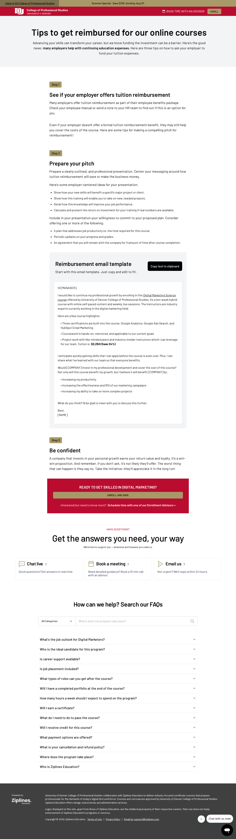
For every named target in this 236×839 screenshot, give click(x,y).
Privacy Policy (113, 819)
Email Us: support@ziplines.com (141, 819)
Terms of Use (94, 819)
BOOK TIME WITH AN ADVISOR (185, 11)
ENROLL (214, 11)
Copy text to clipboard (165, 266)
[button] (118, 639)
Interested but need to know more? (118, 505)
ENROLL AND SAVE (118, 495)
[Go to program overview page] (41, 11)
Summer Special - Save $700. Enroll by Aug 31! (118, 3)
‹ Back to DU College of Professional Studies (29, 3)
